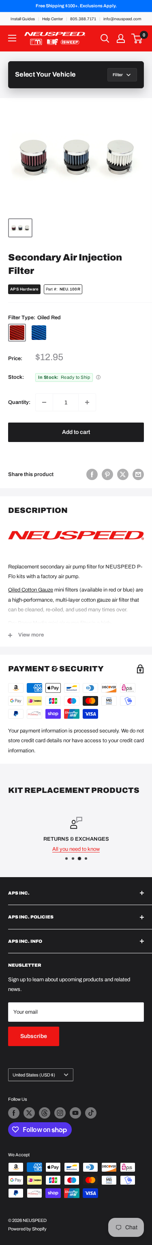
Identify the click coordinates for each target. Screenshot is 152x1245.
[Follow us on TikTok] (90, 1113)
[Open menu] (12, 38)
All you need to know (76, 849)
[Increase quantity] (87, 402)
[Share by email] (138, 474)
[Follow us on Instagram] (60, 1113)
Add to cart (76, 432)
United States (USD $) (34, 1074)
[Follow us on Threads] (44, 1113)
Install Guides (23, 19)
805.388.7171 (83, 19)
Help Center (52, 19)
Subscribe (33, 1036)
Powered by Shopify (27, 1228)
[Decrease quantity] (44, 402)
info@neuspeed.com (122, 19)
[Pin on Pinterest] (107, 474)
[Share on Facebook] (92, 474)
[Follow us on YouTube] (75, 1113)
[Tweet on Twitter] (122, 474)
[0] (137, 38)
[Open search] (105, 38)
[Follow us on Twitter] (29, 1113)
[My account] (121, 38)
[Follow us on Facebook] (13, 1113)
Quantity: (19, 402)
